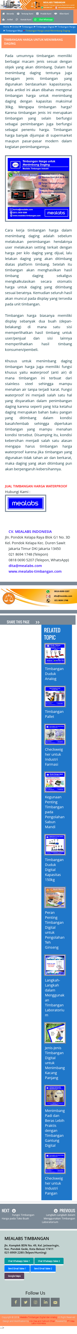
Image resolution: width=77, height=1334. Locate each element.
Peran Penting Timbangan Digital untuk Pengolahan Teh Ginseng (54, 930)
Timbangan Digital (45, 26)
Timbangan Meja (14, 30)
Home (6, 26)
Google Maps (14, 1275)
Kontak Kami (26, 20)
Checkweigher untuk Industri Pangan (54, 1186)
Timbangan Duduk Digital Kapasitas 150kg (54, 869)
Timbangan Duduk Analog (54, 673)
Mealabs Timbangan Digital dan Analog (38, 9)
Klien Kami (64, 14)
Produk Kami (45, 14)
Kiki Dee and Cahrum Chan (42, 1321)
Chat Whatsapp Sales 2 (49, 1261)
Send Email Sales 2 (43, 1268)
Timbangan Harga (66, 26)
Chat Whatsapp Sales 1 (19, 1261)
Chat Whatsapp (45, 20)
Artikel (10, 20)
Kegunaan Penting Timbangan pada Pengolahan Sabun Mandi (54, 812)
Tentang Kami (27, 14)
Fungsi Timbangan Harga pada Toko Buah (18, 1216)
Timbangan (27, 26)
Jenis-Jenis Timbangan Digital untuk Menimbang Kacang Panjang (55, 1062)
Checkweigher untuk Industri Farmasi (54, 757)
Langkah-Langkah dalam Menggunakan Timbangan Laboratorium (54, 997)
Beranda (10, 14)
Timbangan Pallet (54, 714)
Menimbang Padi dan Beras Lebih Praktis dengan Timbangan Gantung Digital (55, 1128)
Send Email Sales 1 (17, 1268)
